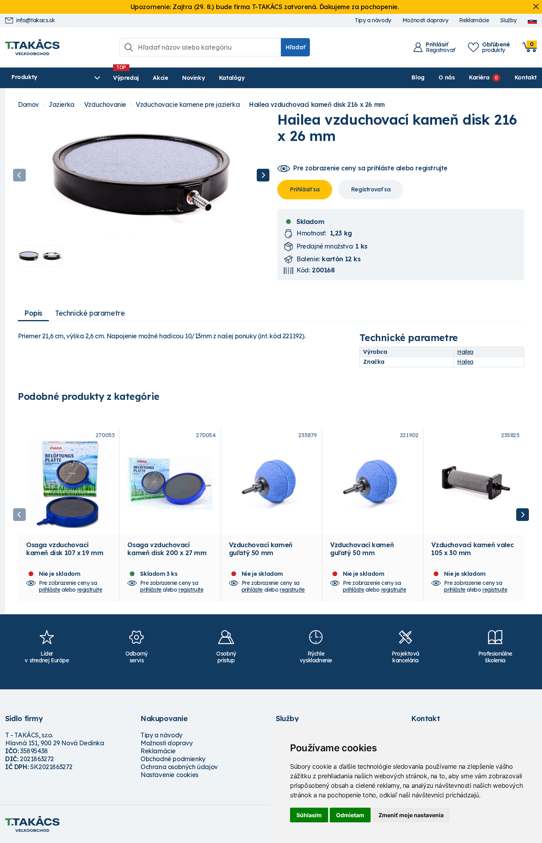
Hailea (465, 351)
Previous (19, 175)
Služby (508, 20)
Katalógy (232, 77)
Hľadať (295, 47)
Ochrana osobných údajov (179, 767)
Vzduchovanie (105, 104)
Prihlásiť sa (304, 189)
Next (263, 175)
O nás (446, 77)
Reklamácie (474, 20)
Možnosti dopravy (425, 20)
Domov (28, 104)
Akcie (160, 77)
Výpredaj (126, 77)
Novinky (193, 77)
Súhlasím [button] (309, 815)
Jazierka (61, 104)
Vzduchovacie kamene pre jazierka (188, 104)
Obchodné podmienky (173, 759)
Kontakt (526, 77)
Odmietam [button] (350, 815)
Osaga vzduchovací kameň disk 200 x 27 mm (166, 549)
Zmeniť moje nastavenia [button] (411, 815)
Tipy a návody (373, 20)
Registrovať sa (370, 189)
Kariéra (479, 77)
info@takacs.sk (35, 20)
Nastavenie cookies (169, 775)
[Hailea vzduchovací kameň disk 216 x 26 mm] (141, 175)
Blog (417, 77)
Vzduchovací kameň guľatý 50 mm (260, 549)
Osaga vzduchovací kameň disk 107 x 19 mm (64, 549)
